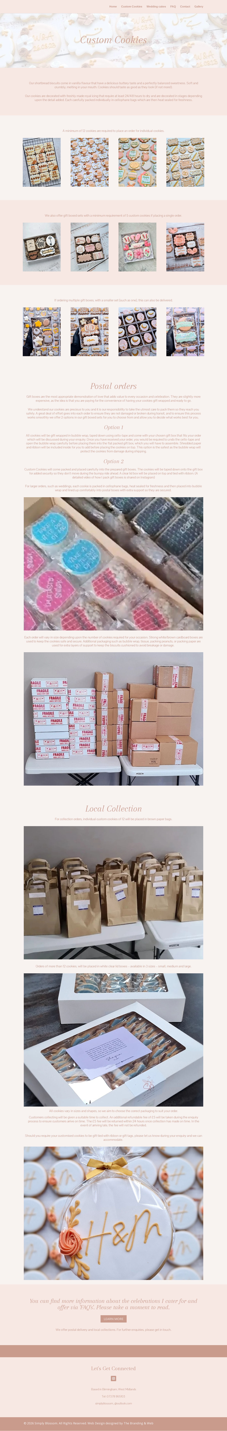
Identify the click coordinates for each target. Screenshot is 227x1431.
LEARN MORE (113, 1319)
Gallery (198, 6)
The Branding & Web (138, 1423)
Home (113, 6)
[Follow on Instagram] (113, 1378)
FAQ (173, 6)
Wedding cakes (156, 6)
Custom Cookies (131, 6)
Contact (185, 6)
